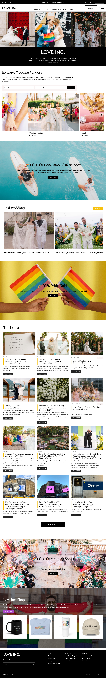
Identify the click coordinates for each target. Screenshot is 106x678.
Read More (53, 177)
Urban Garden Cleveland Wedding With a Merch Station (86, 408)
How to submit (52, 658)
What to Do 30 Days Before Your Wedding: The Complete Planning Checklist (16, 361)
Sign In (86, 2)
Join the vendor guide (71, 656)
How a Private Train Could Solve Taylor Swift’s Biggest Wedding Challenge (83, 504)
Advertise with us (70, 661)
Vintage (100, 404)
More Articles (53, 524)
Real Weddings (75, 357)
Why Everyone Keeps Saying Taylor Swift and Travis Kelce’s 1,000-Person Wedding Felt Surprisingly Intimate (17, 505)
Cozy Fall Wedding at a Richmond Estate (82, 362)
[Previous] (5, 115)
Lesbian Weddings (76, 403)
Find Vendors (91, 7)
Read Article (9, 374)
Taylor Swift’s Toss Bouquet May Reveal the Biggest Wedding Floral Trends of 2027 (52, 407)
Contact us (85, 661)
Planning (6, 356)
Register (91, 2)
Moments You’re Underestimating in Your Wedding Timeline (19, 455)
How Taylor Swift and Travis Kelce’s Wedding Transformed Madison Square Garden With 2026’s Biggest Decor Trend (87, 457)
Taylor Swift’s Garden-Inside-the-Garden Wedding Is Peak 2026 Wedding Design (52, 456)
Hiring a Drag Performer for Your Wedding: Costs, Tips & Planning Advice (50, 361)
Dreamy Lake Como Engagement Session (13, 406)
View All (98, 208)
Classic (100, 358)
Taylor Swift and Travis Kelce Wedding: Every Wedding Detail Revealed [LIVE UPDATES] (51, 504)
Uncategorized (41, 403)
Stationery (6, 133)
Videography (59, 133)
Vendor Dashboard (70, 658)
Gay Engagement (8, 403)
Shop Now (8, 611)
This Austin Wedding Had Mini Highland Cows (20, 252)
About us (50, 656)
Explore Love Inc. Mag (54, 663)
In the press (51, 661)
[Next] (101, 115)
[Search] (33, 664)
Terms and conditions (88, 656)
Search (71, 87)
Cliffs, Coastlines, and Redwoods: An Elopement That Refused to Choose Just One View (77, 253)
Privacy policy (86, 658)
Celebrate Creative (98, 675)
